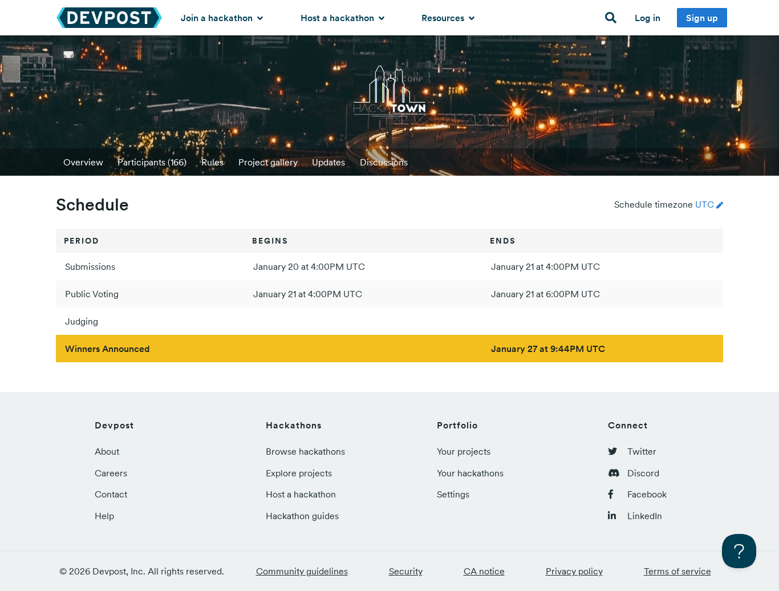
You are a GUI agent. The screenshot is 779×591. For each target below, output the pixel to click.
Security (406, 571)
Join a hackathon (218, 17)
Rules (212, 162)
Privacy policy (574, 571)
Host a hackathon (338, 17)
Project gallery (268, 162)
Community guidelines (302, 571)
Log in (647, 17)
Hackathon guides (302, 515)
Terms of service (677, 571)
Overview (83, 162)
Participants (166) (151, 162)
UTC (704, 204)
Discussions (384, 162)
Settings (453, 494)
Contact (111, 494)
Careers (111, 473)
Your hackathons (470, 473)
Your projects (463, 451)
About (107, 451)
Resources (443, 17)
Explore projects (299, 473)
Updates (328, 162)
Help (104, 515)
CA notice (484, 571)
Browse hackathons (305, 451)
